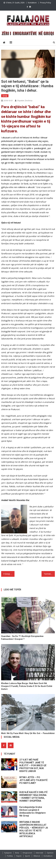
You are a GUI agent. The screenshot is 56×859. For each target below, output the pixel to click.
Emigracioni (27, 853)
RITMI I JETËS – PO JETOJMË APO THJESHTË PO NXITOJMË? (33, 780)
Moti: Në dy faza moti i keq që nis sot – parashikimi (28, 733)
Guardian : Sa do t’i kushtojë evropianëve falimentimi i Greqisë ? (22, 637)
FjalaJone (8, 853)
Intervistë (39, 853)
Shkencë (36, 856)
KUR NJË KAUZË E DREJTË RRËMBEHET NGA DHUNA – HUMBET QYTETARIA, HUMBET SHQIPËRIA (33, 796)
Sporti (27, 856)
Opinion (50, 853)
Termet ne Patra (49, 573)
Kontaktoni (32, 2)
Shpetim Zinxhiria (24, 100)
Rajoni (18, 856)
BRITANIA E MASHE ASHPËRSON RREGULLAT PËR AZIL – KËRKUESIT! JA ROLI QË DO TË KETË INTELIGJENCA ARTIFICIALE (33, 829)
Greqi (5, 96)
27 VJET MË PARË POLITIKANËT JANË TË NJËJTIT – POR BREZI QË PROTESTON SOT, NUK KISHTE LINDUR (32, 765)
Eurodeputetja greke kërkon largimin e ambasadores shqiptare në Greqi (32, 811)
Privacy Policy (45, 2)
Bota (17, 853)
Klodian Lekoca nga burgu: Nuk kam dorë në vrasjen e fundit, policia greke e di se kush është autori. (26, 686)
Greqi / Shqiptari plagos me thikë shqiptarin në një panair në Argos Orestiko (10, 573)
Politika (10, 856)
